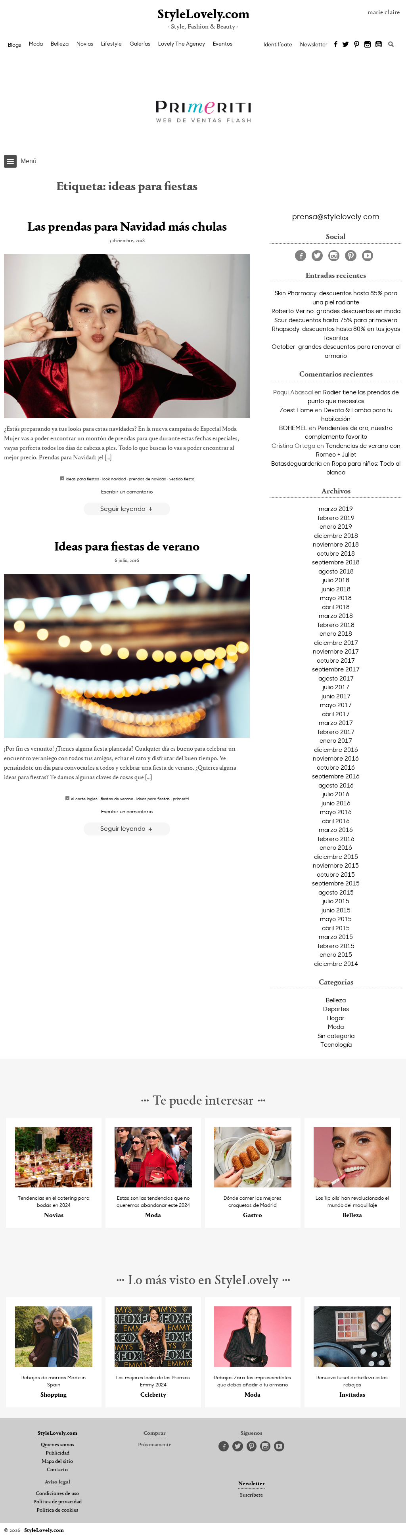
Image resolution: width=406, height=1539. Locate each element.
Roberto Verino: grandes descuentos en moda (336, 311)
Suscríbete (251, 1495)
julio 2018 (336, 580)
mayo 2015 (336, 919)
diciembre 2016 (336, 749)
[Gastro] (252, 1185)
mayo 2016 (336, 812)
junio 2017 (336, 696)
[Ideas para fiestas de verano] (127, 656)
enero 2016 (336, 847)
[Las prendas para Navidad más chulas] (127, 336)
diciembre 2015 (336, 856)
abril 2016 (336, 821)
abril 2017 (336, 714)
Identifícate (278, 44)
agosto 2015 (336, 892)
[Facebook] (335, 45)
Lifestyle (111, 43)
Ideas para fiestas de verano (126, 547)
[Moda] (153, 1185)
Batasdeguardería (296, 463)
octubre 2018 (336, 553)
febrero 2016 (336, 839)
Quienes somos (57, 1445)
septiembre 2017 (336, 669)
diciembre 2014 (336, 963)
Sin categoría (336, 1036)
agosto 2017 (336, 678)
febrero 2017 (336, 732)
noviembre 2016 (336, 758)
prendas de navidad (147, 479)
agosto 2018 (336, 571)
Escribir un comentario (127, 491)
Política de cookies (57, 1510)
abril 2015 (336, 928)
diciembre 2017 (336, 642)
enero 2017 (336, 740)
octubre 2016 (336, 767)
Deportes (336, 1009)
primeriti (181, 798)
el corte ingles (84, 798)
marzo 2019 (336, 508)
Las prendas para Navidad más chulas (127, 227)
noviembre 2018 (336, 544)
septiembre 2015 (336, 883)
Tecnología (336, 1044)
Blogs (14, 44)
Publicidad (57, 1453)
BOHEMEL (293, 428)
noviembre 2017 (336, 651)
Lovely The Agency (181, 43)
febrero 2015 (336, 946)
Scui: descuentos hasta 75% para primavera (335, 320)
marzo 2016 (336, 830)
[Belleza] (352, 1185)
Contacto (57, 1470)
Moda (36, 43)
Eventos (222, 43)
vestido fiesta (181, 479)
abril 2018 (336, 607)
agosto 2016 (336, 785)
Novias (85, 43)
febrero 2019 (336, 518)
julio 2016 (336, 794)
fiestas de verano (117, 798)
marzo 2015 (336, 937)
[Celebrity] (153, 1364)
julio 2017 (336, 687)
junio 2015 (336, 910)
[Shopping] (53, 1364)
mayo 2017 (336, 705)
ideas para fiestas (82, 479)
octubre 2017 (336, 660)
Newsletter (313, 44)
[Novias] (53, 1185)
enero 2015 (336, 954)
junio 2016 (336, 803)
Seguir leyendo (123, 508)
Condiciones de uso (57, 1494)
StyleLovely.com (203, 14)
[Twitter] (345, 45)
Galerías (140, 43)
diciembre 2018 (336, 535)
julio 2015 (336, 901)
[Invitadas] (352, 1364)
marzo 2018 (336, 615)
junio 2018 (336, 589)
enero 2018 (336, 633)
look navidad (114, 479)
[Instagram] (367, 45)
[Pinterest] (356, 45)
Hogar (336, 1018)
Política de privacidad (57, 1502)
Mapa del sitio (57, 1461)
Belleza (60, 43)
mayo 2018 (336, 598)
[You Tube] (379, 45)
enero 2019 (336, 526)
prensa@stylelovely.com (335, 216)
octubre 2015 (336, 874)
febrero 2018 (336, 625)
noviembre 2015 (336, 865)
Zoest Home (296, 410)
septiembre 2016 (336, 776)
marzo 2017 (336, 722)
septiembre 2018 (336, 562)
